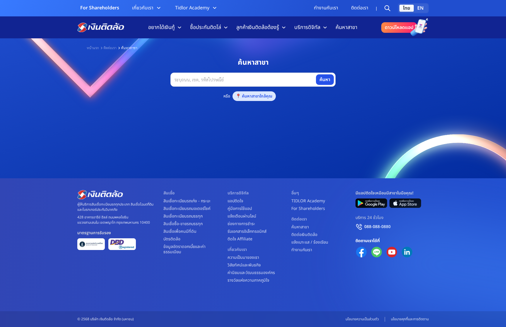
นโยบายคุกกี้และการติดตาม (410, 319)
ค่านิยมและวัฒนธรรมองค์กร (251, 272)
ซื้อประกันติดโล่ (205, 27)
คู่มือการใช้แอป (240, 208)
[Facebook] (361, 252)
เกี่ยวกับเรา (142, 7)
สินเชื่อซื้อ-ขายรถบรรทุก (183, 224)
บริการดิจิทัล (307, 27)
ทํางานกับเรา (326, 7)
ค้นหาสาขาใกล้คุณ (257, 96)
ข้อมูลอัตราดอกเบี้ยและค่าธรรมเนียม (184, 249)
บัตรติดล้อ (171, 239)
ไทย (406, 8)
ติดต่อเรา (359, 7)
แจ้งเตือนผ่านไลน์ (242, 216)
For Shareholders (99, 7)
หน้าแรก (93, 47)
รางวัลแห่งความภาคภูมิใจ (248, 280)
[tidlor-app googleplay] (371, 203)
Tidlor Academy (192, 7)
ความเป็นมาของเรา (243, 257)
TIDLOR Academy (308, 201)
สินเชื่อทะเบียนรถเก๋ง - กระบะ (187, 201)
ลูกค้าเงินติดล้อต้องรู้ (257, 27)
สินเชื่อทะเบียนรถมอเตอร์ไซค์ (187, 208)
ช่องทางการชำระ (241, 224)
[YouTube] (392, 252)
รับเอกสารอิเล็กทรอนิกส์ (247, 231)
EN (420, 8)
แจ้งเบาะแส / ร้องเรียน (309, 242)
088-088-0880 (377, 227)
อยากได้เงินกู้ (161, 27)
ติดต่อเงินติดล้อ (304, 234)
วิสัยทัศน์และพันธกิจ (244, 265)
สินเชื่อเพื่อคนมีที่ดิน (179, 231)
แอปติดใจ (235, 201)
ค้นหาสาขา (346, 27)
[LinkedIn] (407, 252)
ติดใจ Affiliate (240, 239)
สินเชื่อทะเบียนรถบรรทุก (183, 216)
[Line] (376, 252)
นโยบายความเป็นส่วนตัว (362, 319)
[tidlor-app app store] (405, 203)
